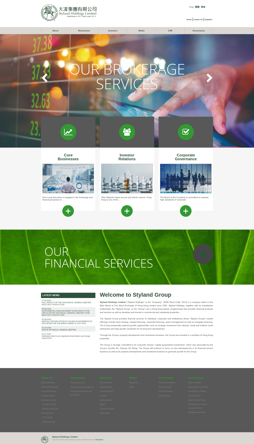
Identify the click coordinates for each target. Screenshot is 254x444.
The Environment (165, 391)
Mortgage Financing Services (82, 387)
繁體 (197, 7)
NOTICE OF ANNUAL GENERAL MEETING (59, 330)
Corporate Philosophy (50, 387)
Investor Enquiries (107, 409)
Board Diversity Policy (196, 400)
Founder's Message (50, 409)
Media (141, 30)
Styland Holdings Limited (113, 302)
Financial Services (77, 383)
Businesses (84, 30)
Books (131, 387)
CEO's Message (48, 422)
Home (189, 20)
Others (102, 404)
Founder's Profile (49, 404)
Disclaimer (99, 439)
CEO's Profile (47, 417)
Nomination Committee (197, 391)
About (55, 30)
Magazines (133, 383)
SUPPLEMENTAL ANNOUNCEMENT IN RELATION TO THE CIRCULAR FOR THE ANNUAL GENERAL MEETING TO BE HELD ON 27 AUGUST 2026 (66, 313)
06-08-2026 (46, 309)
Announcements (106, 391)
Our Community (165, 387)
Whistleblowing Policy (196, 412)
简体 (203, 7)
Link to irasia (105, 413)
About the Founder (48, 400)
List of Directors (194, 396)
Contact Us (198, 20)
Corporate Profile (48, 383)
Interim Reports (106, 387)
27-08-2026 (46, 300)
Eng (191, 7)
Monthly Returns (106, 400)
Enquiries (208, 20)
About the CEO (47, 413)
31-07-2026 (46, 328)
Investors (112, 30)
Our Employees (165, 396)
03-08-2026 (46, 319)
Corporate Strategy (48, 391)
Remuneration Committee (198, 387)
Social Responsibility (167, 383)
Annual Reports (106, 383)
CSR (170, 30)
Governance (199, 30)
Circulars (103, 396)
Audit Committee (194, 383)
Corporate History (48, 396)
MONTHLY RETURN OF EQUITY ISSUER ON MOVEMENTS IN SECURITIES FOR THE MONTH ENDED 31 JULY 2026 (67, 322)
